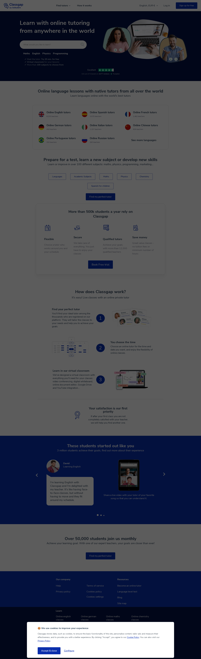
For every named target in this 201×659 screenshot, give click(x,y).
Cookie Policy (133, 637)
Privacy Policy (44, 640)
